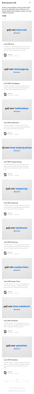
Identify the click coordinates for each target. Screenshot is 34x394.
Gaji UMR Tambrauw (11, 242)
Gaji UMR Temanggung (12, 83)
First (6, 381)
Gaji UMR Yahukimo (11, 360)
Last (28, 381)
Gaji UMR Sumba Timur (12, 281)
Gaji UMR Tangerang (11, 203)
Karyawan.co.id (9, 3)
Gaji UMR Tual (9, 44)
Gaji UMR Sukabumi (11, 320)
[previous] (9, 381)
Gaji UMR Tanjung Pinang (13, 162)
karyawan (10, 54)
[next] (24, 381)
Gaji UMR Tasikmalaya (11, 122)
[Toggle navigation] (30, 2)
